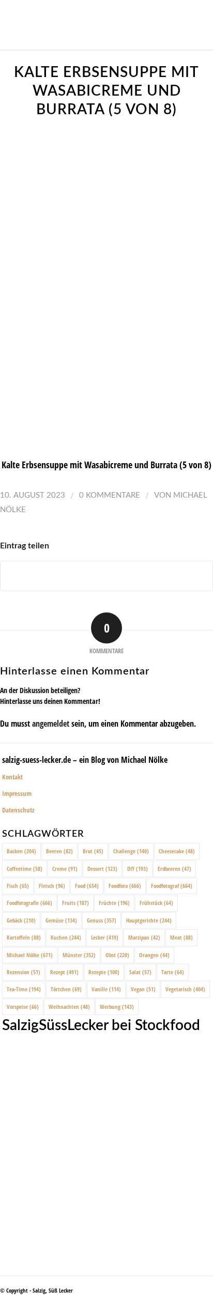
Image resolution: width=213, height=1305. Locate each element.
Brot (93, 851)
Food (87, 885)
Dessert (102, 868)
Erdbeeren (174, 868)
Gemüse (61, 920)
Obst (117, 955)
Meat (181, 937)
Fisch (18, 885)
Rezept (64, 972)
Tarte (172, 972)
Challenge (131, 851)
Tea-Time (24, 989)
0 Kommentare (109, 495)
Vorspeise (23, 1006)
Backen (21, 851)
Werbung (117, 1006)
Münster (79, 955)
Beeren (59, 851)
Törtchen (66, 989)
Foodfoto (125, 885)
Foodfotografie (29, 903)
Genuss (101, 920)
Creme (65, 868)
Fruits (75, 903)
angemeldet (50, 723)
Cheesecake (177, 851)
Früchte (114, 903)
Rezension (23, 972)
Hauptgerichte (149, 920)
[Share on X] (106, 576)
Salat (140, 972)
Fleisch (52, 885)
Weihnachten (69, 1006)
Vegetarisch (185, 989)
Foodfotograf (171, 885)
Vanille (106, 989)
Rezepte (103, 972)
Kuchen (66, 937)
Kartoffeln (24, 937)
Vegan (143, 989)
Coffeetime (24, 868)
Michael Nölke (30, 955)
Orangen (154, 955)
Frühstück (156, 903)
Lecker (104, 937)
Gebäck (21, 920)
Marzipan (144, 937)
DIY (137, 868)
